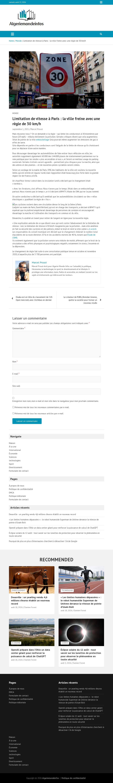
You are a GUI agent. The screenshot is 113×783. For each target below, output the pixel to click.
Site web (16, 386)
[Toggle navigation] (12, 34)
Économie (13, 453)
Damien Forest (30, 607)
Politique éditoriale (17, 496)
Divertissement (15, 467)
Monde (15, 113)
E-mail (15, 373)
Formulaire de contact (19, 471)
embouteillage (42, 139)
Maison (12, 443)
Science (64, 643)
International (15, 450)
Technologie (67, 590)
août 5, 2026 (66, 663)
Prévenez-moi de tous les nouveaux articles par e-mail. (39, 413)
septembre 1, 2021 (20, 129)
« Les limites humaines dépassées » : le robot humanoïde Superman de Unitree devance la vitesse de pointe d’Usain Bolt (81, 602)
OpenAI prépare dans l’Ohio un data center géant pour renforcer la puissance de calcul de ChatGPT (53, 527)
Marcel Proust (37, 129)
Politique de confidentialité (21, 489)
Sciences (13, 457)
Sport (11, 464)
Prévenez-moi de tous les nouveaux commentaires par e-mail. (42, 407)
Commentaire (18, 328)
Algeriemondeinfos (50, 778)
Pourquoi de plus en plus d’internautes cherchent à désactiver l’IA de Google (43, 541)
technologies (15, 460)
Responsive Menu (101, 2)
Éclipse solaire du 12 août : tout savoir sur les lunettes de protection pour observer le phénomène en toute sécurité (81, 654)
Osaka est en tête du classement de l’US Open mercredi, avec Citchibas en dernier (34, 298)
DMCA (11, 492)
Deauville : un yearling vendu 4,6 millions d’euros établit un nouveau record (42, 514)
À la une (12, 446)
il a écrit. (93, 229)
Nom (15, 361)
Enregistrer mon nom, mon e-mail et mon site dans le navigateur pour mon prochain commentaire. (55, 401)
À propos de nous (16, 485)
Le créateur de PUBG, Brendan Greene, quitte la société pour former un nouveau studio (80, 300)
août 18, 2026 (17, 607)
